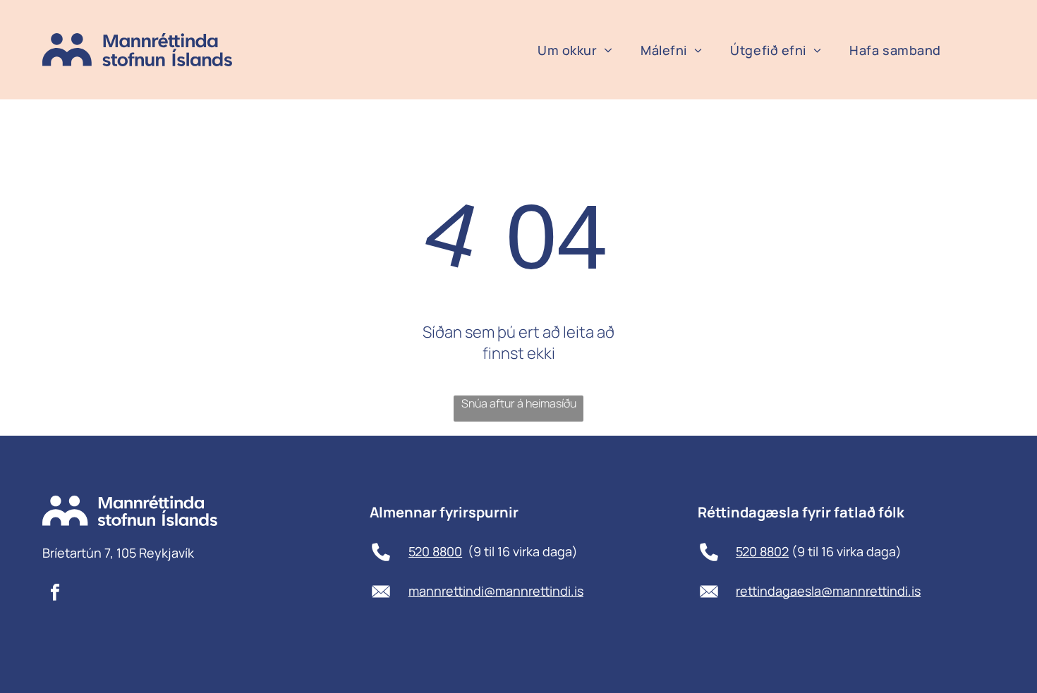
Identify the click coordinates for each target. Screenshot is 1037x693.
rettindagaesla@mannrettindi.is (828, 590)
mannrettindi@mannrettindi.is (495, 590)
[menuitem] (574, 50)
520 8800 (435, 551)
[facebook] (54, 593)
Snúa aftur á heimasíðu (518, 403)
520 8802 (762, 551)
